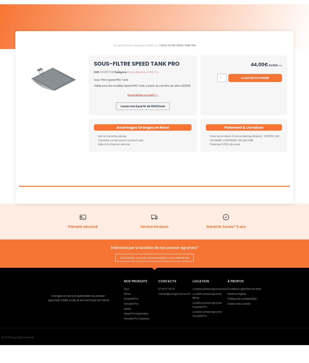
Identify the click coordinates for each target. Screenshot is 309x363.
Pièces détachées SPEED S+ (141, 45)
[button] (143, 106)
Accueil (117, 45)
